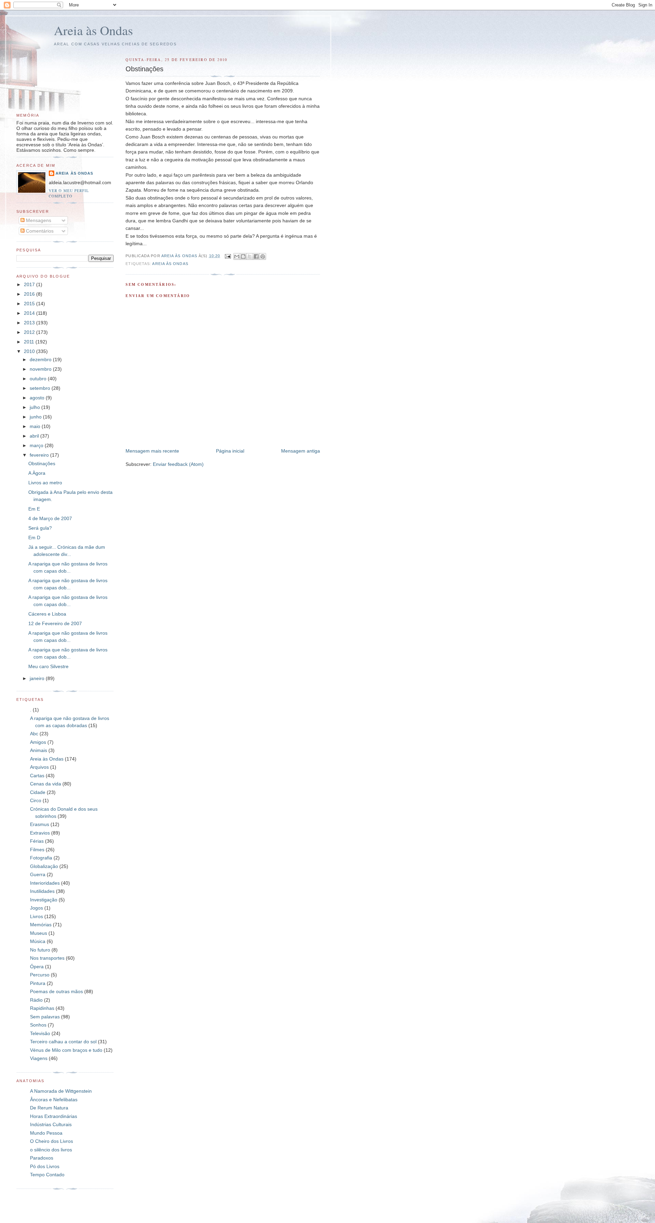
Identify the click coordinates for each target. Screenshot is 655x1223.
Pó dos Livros (44, 1166)
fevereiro (40, 455)
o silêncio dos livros (51, 1149)
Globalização (44, 866)
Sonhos (38, 1025)
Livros (36, 916)
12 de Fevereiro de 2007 (55, 623)
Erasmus (39, 824)
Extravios (40, 833)
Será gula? (40, 528)
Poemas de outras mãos (56, 991)
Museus (38, 933)
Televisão (40, 1033)
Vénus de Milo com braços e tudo (66, 1050)
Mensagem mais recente (152, 451)
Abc (34, 733)
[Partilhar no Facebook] (256, 256)
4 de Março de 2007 (50, 518)
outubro (39, 378)
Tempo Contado (47, 1174)
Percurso (39, 974)
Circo (35, 800)
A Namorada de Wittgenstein (61, 1091)
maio (36, 426)
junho (36, 416)
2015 (30, 303)
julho (35, 407)
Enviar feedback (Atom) (178, 464)
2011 (29, 341)
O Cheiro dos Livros (51, 1141)
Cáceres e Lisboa (47, 614)
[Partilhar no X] (249, 256)
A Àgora (36, 473)
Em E (34, 509)
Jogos (36, 908)
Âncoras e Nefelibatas (53, 1099)
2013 (30, 322)
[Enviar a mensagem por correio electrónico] (227, 256)
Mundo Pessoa (46, 1133)
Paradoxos (41, 1158)
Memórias (41, 924)
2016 (30, 294)
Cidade (37, 792)
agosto (38, 397)
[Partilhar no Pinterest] (262, 256)
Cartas (37, 775)
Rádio (36, 1000)
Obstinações (41, 463)
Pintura (37, 983)
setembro (41, 388)
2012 (30, 332)
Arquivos (39, 767)
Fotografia (41, 857)
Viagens (38, 1058)
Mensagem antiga (300, 451)
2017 (30, 284)
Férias (37, 841)
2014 (30, 313)
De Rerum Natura (49, 1107)
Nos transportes (47, 958)
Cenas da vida (45, 783)
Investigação (43, 899)
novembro (41, 369)
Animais (38, 750)
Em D (34, 537)
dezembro (41, 359)
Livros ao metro (45, 482)
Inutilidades (42, 891)
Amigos (38, 742)
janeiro (38, 678)
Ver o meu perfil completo (69, 193)
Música (37, 941)
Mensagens (38, 220)
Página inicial (230, 451)
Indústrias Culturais (51, 1124)
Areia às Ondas (93, 30)
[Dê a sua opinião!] (243, 256)
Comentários (39, 231)
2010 (30, 351)
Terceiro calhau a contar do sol (63, 1041)
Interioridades (45, 883)
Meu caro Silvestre (48, 666)
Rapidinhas (42, 1008)
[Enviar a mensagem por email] (236, 256)
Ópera (37, 966)
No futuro (40, 950)
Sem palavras (45, 1016)
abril (35, 436)
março (37, 445)
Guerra (37, 874)
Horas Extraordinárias (53, 1116)
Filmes (37, 849)
